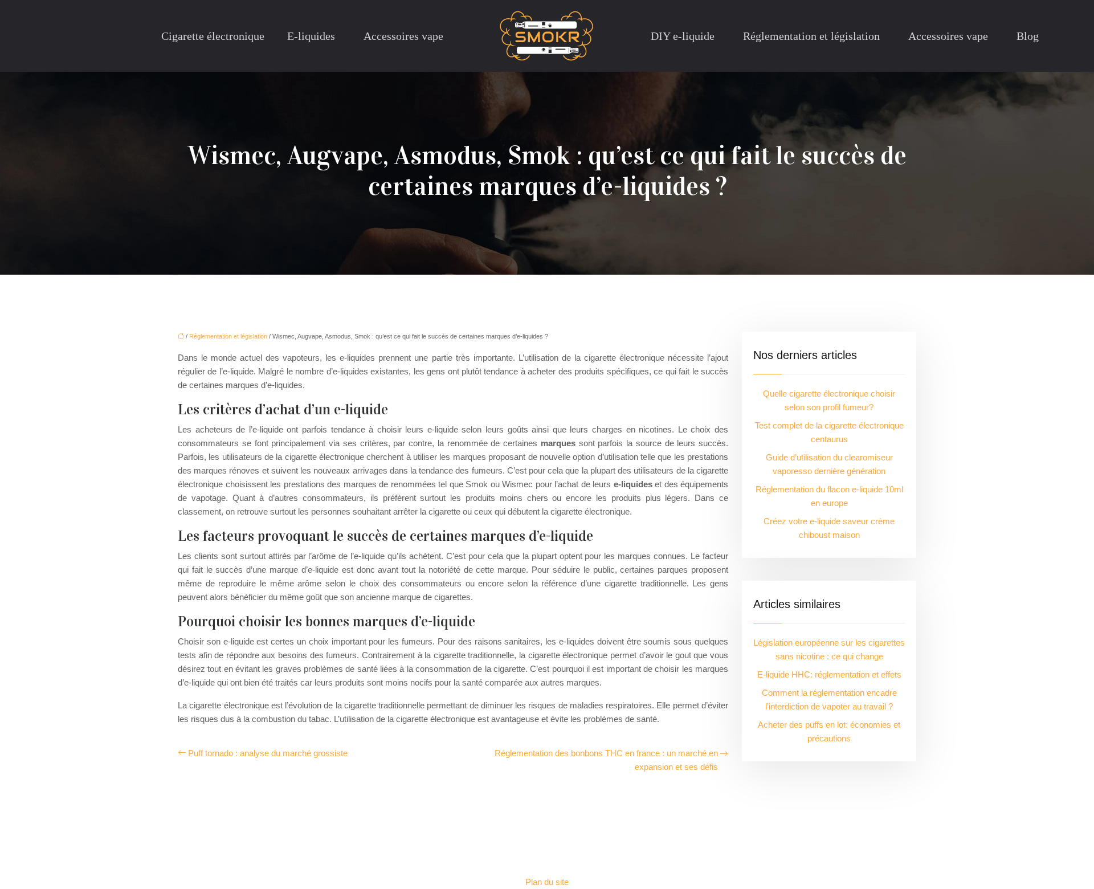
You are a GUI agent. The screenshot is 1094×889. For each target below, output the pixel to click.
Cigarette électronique (212, 36)
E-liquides (311, 36)
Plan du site (547, 882)
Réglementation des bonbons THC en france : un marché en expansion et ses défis (606, 760)
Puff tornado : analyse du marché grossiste (268, 753)
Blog (1028, 36)
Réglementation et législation (811, 36)
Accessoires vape (403, 36)
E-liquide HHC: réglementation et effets (829, 674)
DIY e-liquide (683, 36)
